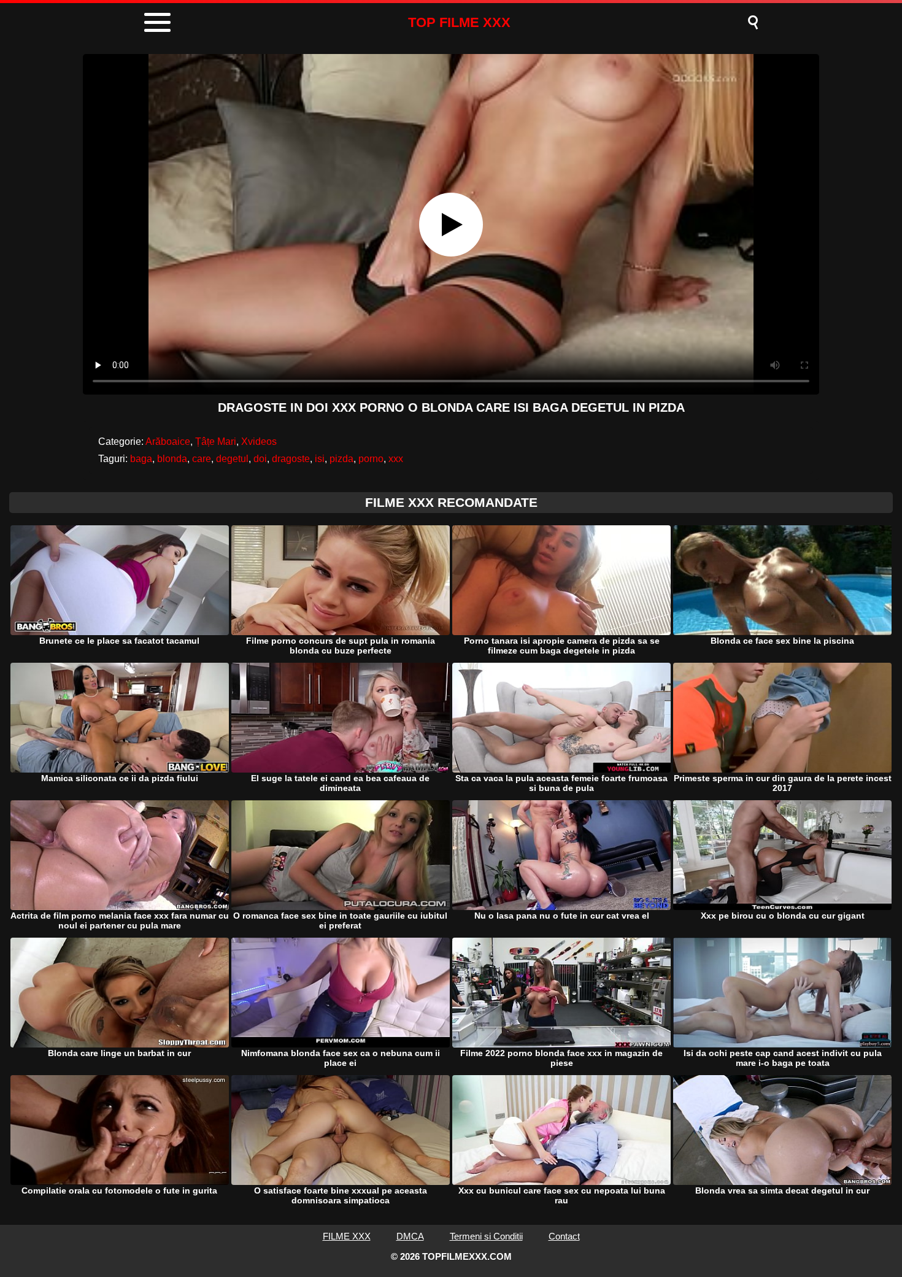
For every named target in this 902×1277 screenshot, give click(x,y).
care (201, 458)
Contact (564, 1236)
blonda (172, 458)
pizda (341, 458)
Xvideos (259, 441)
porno (371, 458)
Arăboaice (167, 441)
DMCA (410, 1236)
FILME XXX (347, 1236)
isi (320, 458)
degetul (232, 458)
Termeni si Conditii (486, 1236)
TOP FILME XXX (459, 22)
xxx (395, 458)
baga (141, 458)
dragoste (291, 458)
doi (260, 458)
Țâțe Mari (215, 441)
